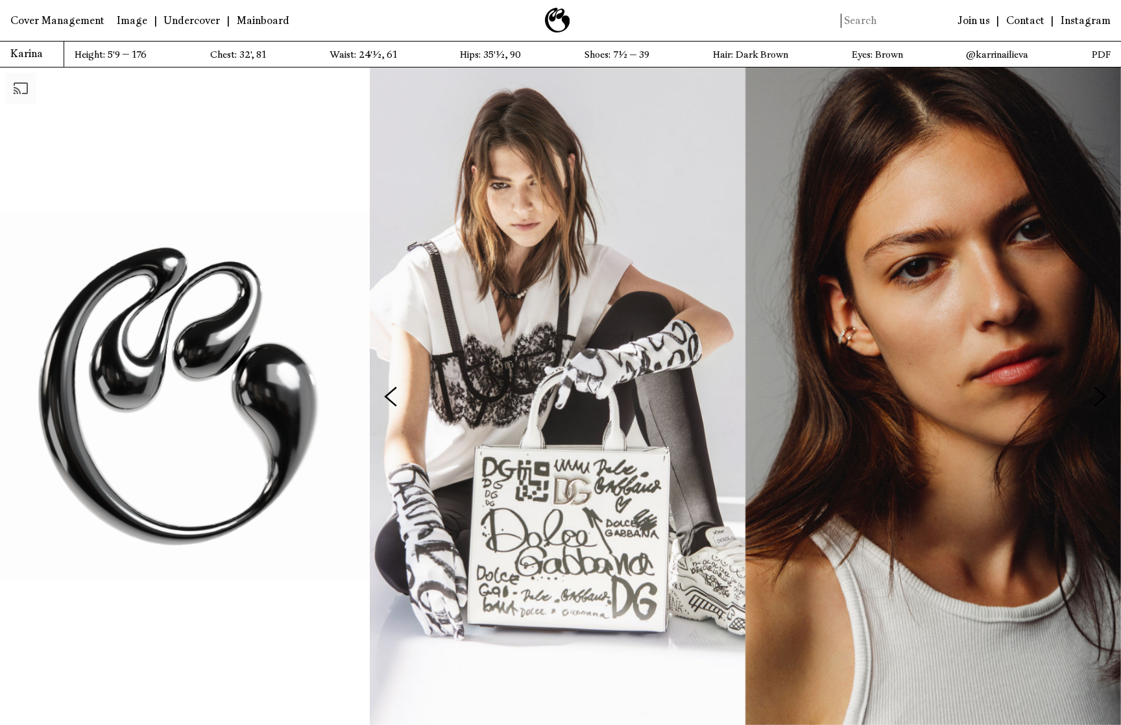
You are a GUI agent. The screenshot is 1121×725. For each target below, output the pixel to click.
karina (26, 54)
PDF (1101, 55)
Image (132, 21)
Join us (974, 21)
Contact (1025, 21)
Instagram (1086, 21)
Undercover (191, 21)
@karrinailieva (997, 55)
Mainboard (263, 21)
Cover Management (57, 21)
